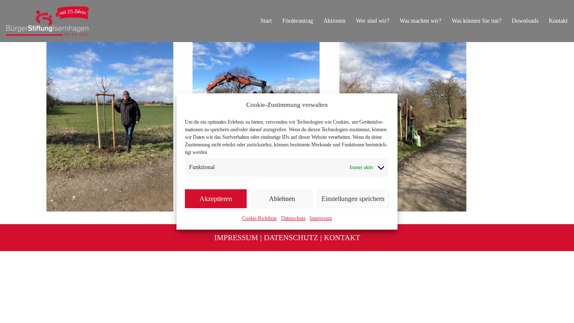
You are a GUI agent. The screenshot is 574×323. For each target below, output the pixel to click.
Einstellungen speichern (352, 198)
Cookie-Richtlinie (259, 218)
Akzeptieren (216, 198)
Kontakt (342, 237)
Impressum (321, 218)
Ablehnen (282, 198)
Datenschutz (293, 218)
